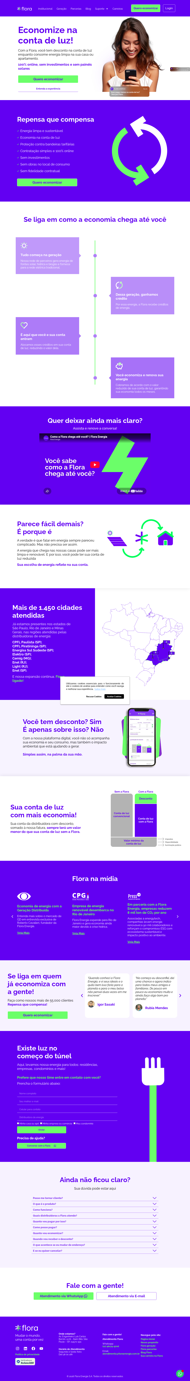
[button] (12, 916)
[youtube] (41, 1348)
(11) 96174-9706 (111, 1346)
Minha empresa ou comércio (57, 1123)
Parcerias (76, 8)
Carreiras (118, 8)
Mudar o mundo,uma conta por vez (29, 1337)
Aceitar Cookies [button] (114, 696)
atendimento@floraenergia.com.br (121, 1353)
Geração (61, 8)
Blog (88, 8)
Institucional (45, 8)
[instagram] (17, 1348)
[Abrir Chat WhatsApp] (180, 1374)
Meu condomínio (84, 1123)
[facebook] (33, 1348)
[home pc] (24, 9)
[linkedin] (25, 1348)
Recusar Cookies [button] (94, 696)
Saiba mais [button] (100, 689)
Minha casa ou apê (29, 1123)
